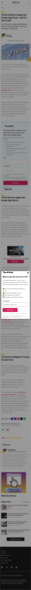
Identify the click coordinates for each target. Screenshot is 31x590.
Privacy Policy (5, 317)
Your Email (6, 301)
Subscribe (10, 310)
